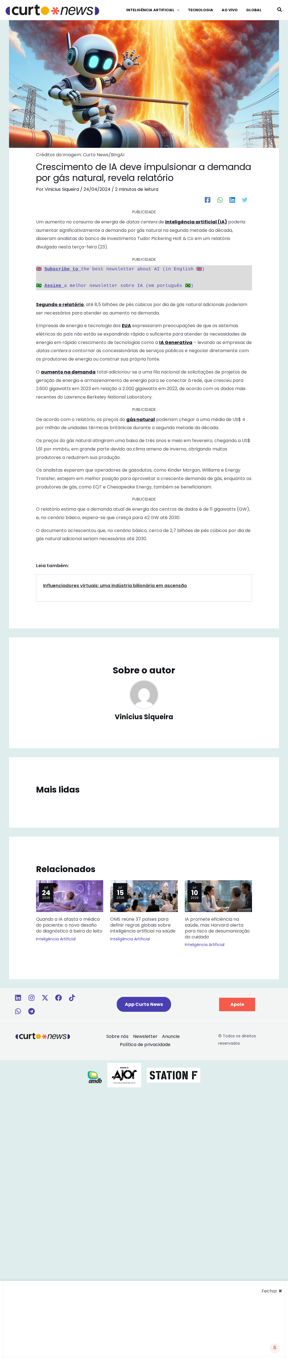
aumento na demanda (68, 372)
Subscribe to (62, 269)
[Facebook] (207, 199)
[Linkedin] (18, 997)
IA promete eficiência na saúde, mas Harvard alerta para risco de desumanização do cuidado (217, 928)
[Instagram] (31, 997)
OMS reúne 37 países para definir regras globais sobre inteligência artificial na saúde (143, 925)
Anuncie (171, 1036)
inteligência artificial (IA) (196, 222)
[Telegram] (31, 1011)
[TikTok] (72, 997)
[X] (45, 997)
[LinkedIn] (232, 199)
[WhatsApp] (220, 199)
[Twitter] (245, 199)
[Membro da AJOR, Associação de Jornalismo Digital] (124, 1075)
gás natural (140, 419)
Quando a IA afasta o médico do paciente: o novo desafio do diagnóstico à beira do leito (69, 925)
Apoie (237, 1004)
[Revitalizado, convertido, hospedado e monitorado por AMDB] (95, 1077)
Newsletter (145, 1036)
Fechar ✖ (272, 1291)
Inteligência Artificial (56, 939)
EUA (126, 325)
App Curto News (144, 1004)
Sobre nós (117, 1036)
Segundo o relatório (60, 304)
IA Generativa (175, 342)
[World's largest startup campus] (173, 1075)
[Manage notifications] (274, 1347)
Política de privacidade (145, 1044)
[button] (176, 10)
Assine (54, 285)
